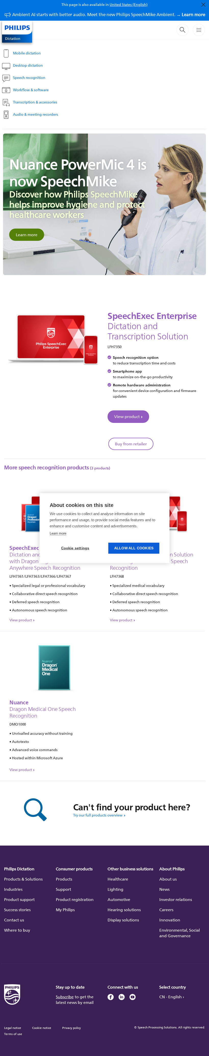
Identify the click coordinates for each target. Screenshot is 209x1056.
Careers (166, 909)
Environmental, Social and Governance (179, 933)
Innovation (169, 919)
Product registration (75, 899)
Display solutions (123, 919)
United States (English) (129, 4)
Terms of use (13, 1034)
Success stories (17, 909)
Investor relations (175, 899)
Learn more (26, 234)
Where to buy (17, 930)
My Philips (65, 909)
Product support (19, 899)
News (164, 889)
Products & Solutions (23, 879)
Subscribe (65, 996)
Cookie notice (41, 1027)
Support (63, 889)
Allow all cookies (133, 548)
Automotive (119, 899)
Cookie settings (75, 548)
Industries (13, 889)
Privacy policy (71, 1027)
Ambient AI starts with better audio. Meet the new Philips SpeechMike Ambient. (108, 14)
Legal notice (12, 1027)
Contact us (14, 919)
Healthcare (118, 879)
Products (64, 879)
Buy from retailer (131, 443)
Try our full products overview (98, 815)
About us (168, 879)
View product (127, 416)
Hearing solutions (124, 909)
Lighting (115, 889)
